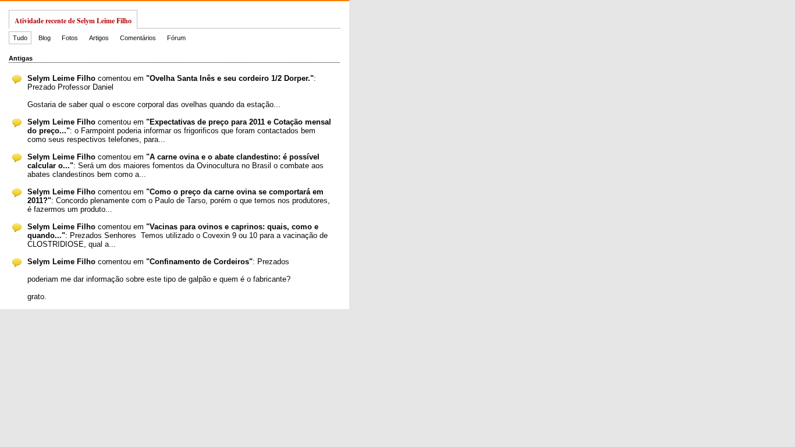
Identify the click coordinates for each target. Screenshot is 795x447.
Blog (44, 37)
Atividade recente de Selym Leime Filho (73, 21)
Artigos (99, 37)
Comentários (138, 37)
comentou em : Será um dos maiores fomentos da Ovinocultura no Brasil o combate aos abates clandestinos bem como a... (175, 165)
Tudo (20, 37)
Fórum (176, 37)
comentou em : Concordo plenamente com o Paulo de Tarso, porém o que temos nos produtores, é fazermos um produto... (178, 200)
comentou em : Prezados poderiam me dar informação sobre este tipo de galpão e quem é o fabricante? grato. (158, 279)
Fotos (70, 37)
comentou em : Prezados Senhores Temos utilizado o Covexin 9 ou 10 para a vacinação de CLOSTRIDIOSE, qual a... (177, 235)
